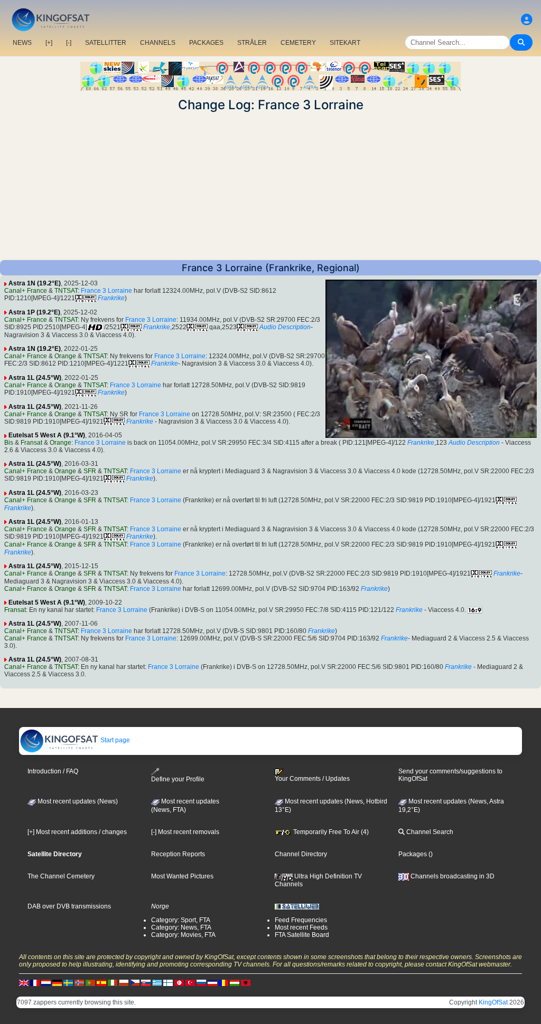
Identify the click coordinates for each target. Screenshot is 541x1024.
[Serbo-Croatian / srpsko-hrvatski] (212, 983)
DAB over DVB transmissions (69, 906)
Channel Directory (301, 854)
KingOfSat (493, 1002)
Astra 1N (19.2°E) (34, 283)
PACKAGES (206, 42)
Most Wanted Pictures (182, 876)
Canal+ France (25, 290)
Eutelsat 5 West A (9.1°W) (46, 435)
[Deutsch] (57, 983)
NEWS (22, 42)
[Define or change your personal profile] (527, 19)
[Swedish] (68, 983)
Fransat (31, 442)
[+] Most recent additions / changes (77, 832)
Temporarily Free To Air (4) (330, 832)
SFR (89, 471)
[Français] (35, 983)
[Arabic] (179, 983)
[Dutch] (46, 983)
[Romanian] (223, 983)
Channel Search (429, 832)
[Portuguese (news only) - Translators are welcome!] (90, 983)
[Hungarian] (234, 983)
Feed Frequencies (301, 920)
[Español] (101, 983)
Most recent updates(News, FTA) (185, 806)
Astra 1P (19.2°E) (34, 312)
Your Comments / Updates (312, 778)
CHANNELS (157, 42)
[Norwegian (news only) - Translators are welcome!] (79, 983)
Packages (412, 854)
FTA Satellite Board (302, 935)
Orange (65, 356)
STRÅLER (252, 42)
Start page (114, 740)
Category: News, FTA (181, 927)
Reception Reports (178, 854)
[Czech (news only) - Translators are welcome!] (134, 983)
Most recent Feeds (301, 927)
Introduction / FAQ (52, 771)
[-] (68, 42)
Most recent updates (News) (77, 801)
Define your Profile (177, 779)
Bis (8, 442)
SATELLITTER (105, 42)
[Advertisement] (270, 186)
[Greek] (157, 983)
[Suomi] (168, 983)
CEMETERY (298, 42)
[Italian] (112, 983)
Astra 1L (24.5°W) (34, 377)
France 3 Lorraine (106, 290)
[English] (24, 983)
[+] (48, 42)
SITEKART (345, 42)
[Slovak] (146, 983)
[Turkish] (190, 983)
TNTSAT (66, 290)
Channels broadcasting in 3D (452, 876)
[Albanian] (245, 983)
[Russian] (201, 983)
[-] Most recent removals (185, 832)
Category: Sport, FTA (180, 920)
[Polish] (123, 983)
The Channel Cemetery (61, 876)
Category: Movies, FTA (183, 935)
